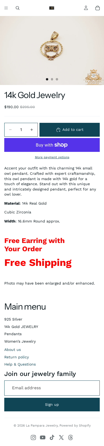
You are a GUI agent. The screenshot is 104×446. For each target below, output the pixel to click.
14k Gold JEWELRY (21, 327)
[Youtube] (42, 437)
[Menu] (6, 8)
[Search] (17, 8)
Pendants (13, 334)
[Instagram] (33, 437)
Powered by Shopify (75, 425)
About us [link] (12, 349)
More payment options (52, 157)
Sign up (52, 404)
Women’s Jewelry (20, 341)
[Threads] (70, 437)
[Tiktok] (52, 437)
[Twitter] (61, 437)
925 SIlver (13, 319)
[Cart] (97, 8)
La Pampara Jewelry (42, 425)
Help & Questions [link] (20, 364)
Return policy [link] (16, 357)
